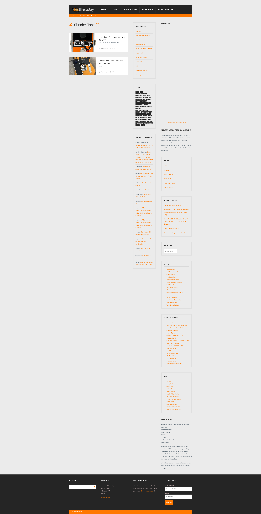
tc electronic (147, 97)
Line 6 (141, 104)
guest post (140, 123)
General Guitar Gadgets (174, 282)
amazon (142, 99)
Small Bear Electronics (173, 300)
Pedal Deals (147, 9)
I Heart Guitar (170, 391)
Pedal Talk (138, 62)
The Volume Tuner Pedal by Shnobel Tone (110, 62)
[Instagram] (84, 15)
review (145, 115)
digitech (144, 101)
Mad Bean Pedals (172, 287)
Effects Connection (172, 279)
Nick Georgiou (171, 358)
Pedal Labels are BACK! (171, 228)
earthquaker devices (142, 110)
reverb (138, 125)
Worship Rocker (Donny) (174, 363)
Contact (115, 9)
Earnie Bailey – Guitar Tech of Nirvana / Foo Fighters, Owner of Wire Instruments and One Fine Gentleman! (144, 157)
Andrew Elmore (171, 323)
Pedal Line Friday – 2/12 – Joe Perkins (176, 233)
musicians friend (147, 112)
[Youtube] (95, 15)
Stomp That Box (171, 302)
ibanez (138, 112)
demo (138, 114)
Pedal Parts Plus (171, 297)
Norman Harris (171, 361)
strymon (139, 108)
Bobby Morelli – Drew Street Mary (177, 325)
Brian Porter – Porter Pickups (175, 328)
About (104, 9)
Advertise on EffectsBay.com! (176, 122)
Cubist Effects (170, 274)
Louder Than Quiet (172, 394)
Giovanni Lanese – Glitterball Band (177, 340)
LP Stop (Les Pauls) (172, 396)
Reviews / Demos (141, 70)
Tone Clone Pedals (172, 305)
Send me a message (147, 491)
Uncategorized (140, 75)
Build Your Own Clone (173, 272)
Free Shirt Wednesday (142, 35)
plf (137, 104)
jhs (145, 121)
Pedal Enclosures (172, 295)
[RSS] (73, 15)
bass (149, 114)
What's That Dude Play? (174, 409)
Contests (138, 31)
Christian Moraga (172, 330)
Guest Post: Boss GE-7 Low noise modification (144, 241)
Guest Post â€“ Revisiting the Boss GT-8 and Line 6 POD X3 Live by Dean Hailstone (176, 221)
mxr (149, 95)
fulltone (145, 106)
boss (138, 92)
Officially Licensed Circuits (174, 292)
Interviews (138, 40)
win (142, 119)
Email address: (169, 485)
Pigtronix (150, 121)
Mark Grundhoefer (172, 353)
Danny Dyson (170, 333)
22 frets (168, 381)
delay (145, 103)
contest (139, 101)
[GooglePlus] (80, 15)
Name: (167, 493)
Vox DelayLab (146, 190)
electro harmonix (141, 95)
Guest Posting (130, 9)
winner (146, 104)
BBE (150, 115)
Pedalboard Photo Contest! (172, 205)
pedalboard (144, 117)
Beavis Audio (170, 269)
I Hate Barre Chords (172, 343)
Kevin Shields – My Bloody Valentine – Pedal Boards (144, 176)
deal (150, 106)
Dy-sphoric (169, 384)
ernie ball (144, 114)
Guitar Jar (169, 386)
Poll (136, 66)
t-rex (138, 117)
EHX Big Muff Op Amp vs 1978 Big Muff (111, 38)
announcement (148, 123)
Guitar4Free (170, 389)
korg (150, 119)
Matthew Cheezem (172, 356)
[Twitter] (91, 15)
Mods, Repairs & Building (143, 48)
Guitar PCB (170, 284)
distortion (139, 106)
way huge (139, 115)
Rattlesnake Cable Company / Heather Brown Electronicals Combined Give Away (176, 212)
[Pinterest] (88, 15)
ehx (142, 92)
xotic (145, 119)
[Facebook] (77, 15)
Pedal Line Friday (165, 9)
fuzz (149, 103)
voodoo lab (140, 121)
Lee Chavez (170, 351)
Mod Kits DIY (170, 290)
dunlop (149, 99)
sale (138, 99)
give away (139, 97)
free (150, 117)
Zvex (138, 119)
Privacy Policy (168, 187)
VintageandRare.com (173, 407)
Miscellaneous (140, 44)
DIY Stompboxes (171, 277)
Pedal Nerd (170, 401)
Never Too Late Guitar (173, 399)
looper (143, 125)
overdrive (139, 103)
